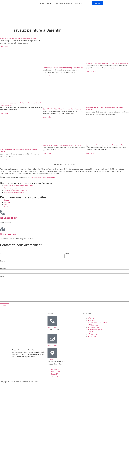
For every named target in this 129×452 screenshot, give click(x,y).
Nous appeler (8, 217)
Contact (97, 3)
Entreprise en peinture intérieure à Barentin (19, 186)
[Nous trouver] (2, 229)
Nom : (2, 253)
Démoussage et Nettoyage (63, 3)
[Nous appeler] (2, 212)
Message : (3, 276)
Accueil (42, 3)
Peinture (49, 3)
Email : (2, 261)
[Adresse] (52, 353)
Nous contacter (53, 345)
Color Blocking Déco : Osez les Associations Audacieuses (63, 109)
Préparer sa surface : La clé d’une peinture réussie (18, 38)
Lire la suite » (5, 47)
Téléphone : (4, 268)
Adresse (50, 359)
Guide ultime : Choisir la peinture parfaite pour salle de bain (107, 145)
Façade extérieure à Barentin (14, 192)
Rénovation (78, 3)
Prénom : (67, 253)
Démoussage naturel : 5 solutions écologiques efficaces (63, 68)
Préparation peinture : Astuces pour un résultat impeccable (107, 63)
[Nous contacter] (52, 338)
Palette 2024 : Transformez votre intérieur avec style (62, 145)
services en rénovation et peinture (43, 177)
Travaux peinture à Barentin (13, 188)
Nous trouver (8, 234)
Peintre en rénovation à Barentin (15, 190)
